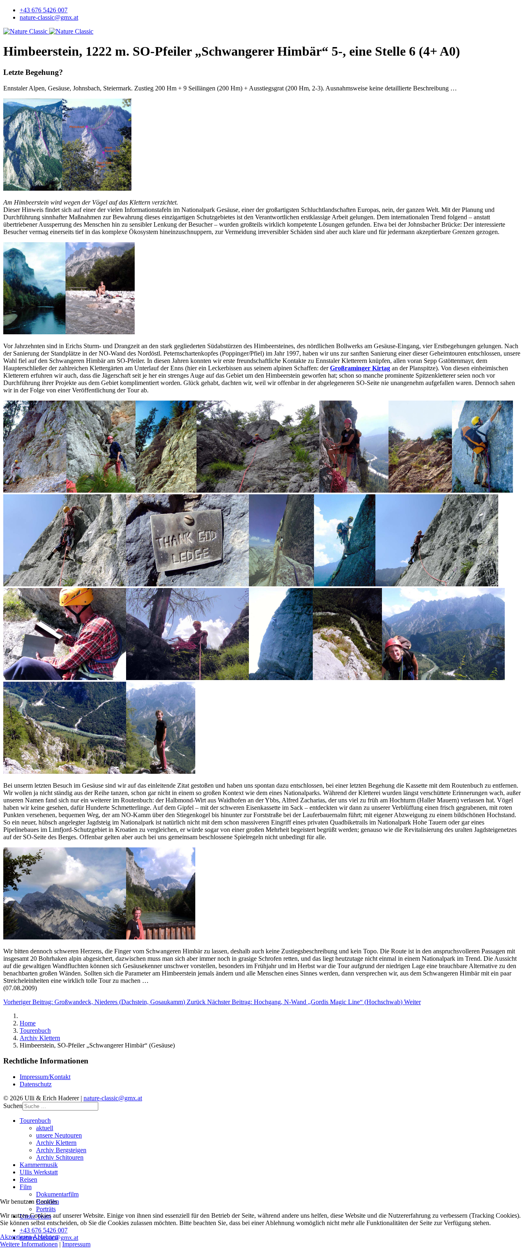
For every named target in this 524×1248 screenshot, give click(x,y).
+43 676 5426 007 (44, 10)
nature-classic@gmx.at (49, 17)
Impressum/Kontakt (45, 1076)
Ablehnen (45, 1236)
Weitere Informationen (29, 1244)
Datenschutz (36, 1084)
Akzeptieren (16, 1236)
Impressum (76, 1244)
